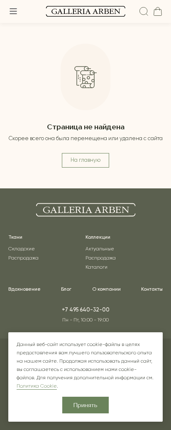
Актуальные (100, 249)
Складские (21, 249)
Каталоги (96, 267)
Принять (85, 405)
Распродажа (23, 258)
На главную (85, 160)
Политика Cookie (37, 386)
